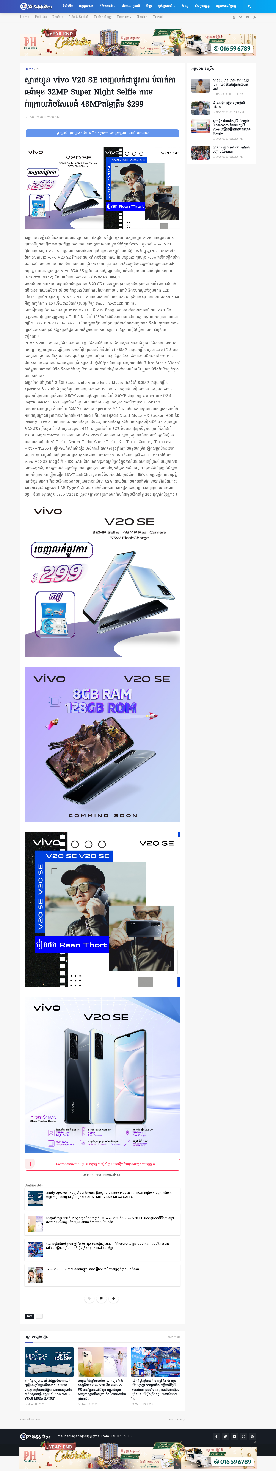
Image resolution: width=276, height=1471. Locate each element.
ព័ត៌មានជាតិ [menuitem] (106, 6)
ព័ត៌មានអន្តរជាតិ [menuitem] (131, 6)
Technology (103, 17)
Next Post (176, 1420)
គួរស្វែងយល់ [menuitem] (165, 6)
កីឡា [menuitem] (149, 6)
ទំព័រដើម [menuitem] (68, 6)
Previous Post (31, 1420)
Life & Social (78, 17)
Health (142, 17)
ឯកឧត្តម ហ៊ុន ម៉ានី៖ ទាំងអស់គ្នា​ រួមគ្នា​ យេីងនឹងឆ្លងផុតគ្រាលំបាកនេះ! (231, 85)
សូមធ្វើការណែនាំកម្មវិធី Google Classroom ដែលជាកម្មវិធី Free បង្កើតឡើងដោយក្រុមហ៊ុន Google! (232, 127)
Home (25, 17)
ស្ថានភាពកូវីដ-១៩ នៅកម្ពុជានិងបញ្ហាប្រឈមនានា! (231, 150)
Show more (173, 1337)
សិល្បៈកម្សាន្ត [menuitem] (202, 6)
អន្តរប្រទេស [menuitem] (86, 6)
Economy (124, 17)
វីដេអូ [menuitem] (185, 6)
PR (38, 69)
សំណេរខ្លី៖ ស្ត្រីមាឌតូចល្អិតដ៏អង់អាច (229, 105)
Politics (41, 17)
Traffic (57, 17)
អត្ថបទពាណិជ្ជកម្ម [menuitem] (226, 6)
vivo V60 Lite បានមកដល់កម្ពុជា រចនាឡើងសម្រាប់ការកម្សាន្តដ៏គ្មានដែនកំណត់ (92, 1269)
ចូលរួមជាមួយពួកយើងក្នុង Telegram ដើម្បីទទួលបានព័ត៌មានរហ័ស (102, 133)
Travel (158, 17)
